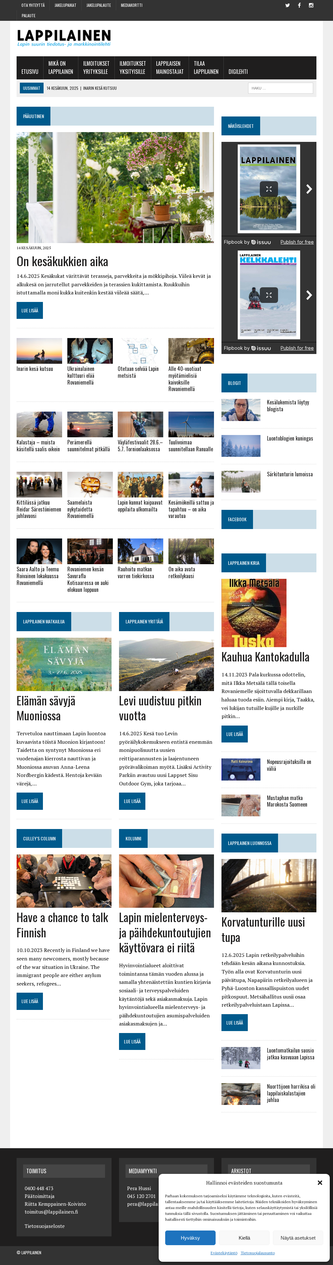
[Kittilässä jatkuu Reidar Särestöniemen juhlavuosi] (39, 492)
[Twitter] (288, 4)
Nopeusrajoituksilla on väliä (289, 765)
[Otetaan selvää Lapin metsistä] (140, 359)
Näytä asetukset (298, 1238)
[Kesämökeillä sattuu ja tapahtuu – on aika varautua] (191, 492)
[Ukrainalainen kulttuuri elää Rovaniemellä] (90, 359)
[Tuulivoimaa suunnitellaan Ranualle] (191, 433)
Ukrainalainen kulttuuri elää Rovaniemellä (80, 375)
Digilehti (238, 71)
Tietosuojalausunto (258, 1252)
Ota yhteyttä (33, 5)
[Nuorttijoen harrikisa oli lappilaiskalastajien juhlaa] (240, 1100)
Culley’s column (39, 838)
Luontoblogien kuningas (290, 438)
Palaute (28, 15)
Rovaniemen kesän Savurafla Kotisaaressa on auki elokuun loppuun (88, 579)
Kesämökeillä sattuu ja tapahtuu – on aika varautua (191, 509)
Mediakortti (131, 5)
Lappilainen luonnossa (250, 842)
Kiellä (244, 1238)
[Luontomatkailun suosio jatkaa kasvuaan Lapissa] (240, 1064)
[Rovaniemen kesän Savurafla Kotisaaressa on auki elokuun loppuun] (90, 560)
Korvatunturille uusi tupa (263, 929)
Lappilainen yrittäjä (144, 621)
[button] (320, 1182)
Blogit (234, 382)
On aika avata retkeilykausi (181, 572)
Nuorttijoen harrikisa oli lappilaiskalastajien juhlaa (291, 1093)
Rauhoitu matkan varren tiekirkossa (136, 572)
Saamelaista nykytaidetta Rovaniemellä (80, 509)
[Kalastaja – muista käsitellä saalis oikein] (39, 433)
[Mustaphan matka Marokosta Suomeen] (240, 811)
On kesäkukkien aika (62, 261)
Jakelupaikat (65, 5)
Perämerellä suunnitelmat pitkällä (88, 445)
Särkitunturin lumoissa (290, 474)
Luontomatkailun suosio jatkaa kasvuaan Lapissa (290, 1053)
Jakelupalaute (99, 5)
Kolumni (133, 838)
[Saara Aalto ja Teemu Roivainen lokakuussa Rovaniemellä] (39, 560)
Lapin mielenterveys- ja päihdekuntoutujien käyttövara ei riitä (165, 932)
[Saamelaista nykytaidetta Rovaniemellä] (90, 492)
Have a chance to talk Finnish (62, 924)
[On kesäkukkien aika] (115, 238)
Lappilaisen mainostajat (170, 68)
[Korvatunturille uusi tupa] (268, 908)
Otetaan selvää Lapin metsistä (138, 372)
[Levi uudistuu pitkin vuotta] (166, 686)
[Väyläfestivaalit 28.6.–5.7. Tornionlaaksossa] (140, 433)
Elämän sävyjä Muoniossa (46, 707)
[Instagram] (311, 4)
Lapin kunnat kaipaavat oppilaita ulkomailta (140, 505)
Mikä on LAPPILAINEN (60, 68)
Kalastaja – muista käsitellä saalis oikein (38, 445)
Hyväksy (190, 1238)
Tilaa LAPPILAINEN (206, 68)
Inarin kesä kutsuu (35, 369)
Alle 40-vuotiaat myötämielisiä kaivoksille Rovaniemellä (184, 379)
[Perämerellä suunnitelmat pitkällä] (90, 433)
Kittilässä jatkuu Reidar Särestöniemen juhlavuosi (39, 509)
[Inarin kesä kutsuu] (39, 359)
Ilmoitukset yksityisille (133, 68)
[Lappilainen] (64, 38)
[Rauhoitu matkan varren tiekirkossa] (140, 560)
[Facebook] (299, 4)
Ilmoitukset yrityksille (96, 68)
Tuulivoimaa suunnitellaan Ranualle (190, 445)
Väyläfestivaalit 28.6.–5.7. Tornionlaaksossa (140, 445)
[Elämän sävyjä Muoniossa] (64, 686)
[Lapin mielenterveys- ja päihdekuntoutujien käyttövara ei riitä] (166, 903)
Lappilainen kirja (244, 562)
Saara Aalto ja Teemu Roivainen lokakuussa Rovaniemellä (38, 576)
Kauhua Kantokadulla (265, 656)
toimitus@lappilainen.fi (51, 1211)
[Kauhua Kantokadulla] (253, 642)
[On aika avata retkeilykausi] (191, 560)
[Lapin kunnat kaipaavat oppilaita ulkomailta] (140, 492)
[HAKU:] (280, 87)
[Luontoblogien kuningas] (240, 452)
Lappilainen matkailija (44, 621)
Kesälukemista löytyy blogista (288, 405)
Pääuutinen (33, 116)
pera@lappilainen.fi (149, 1204)
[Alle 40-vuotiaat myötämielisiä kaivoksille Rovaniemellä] (191, 359)
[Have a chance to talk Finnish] (64, 903)
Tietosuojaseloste (45, 1226)
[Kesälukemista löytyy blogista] (240, 416)
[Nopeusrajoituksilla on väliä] (240, 776)
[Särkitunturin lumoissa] (240, 488)
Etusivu (29, 71)
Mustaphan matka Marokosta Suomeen (287, 801)
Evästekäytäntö (224, 1252)
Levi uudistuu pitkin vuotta (160, 707)
